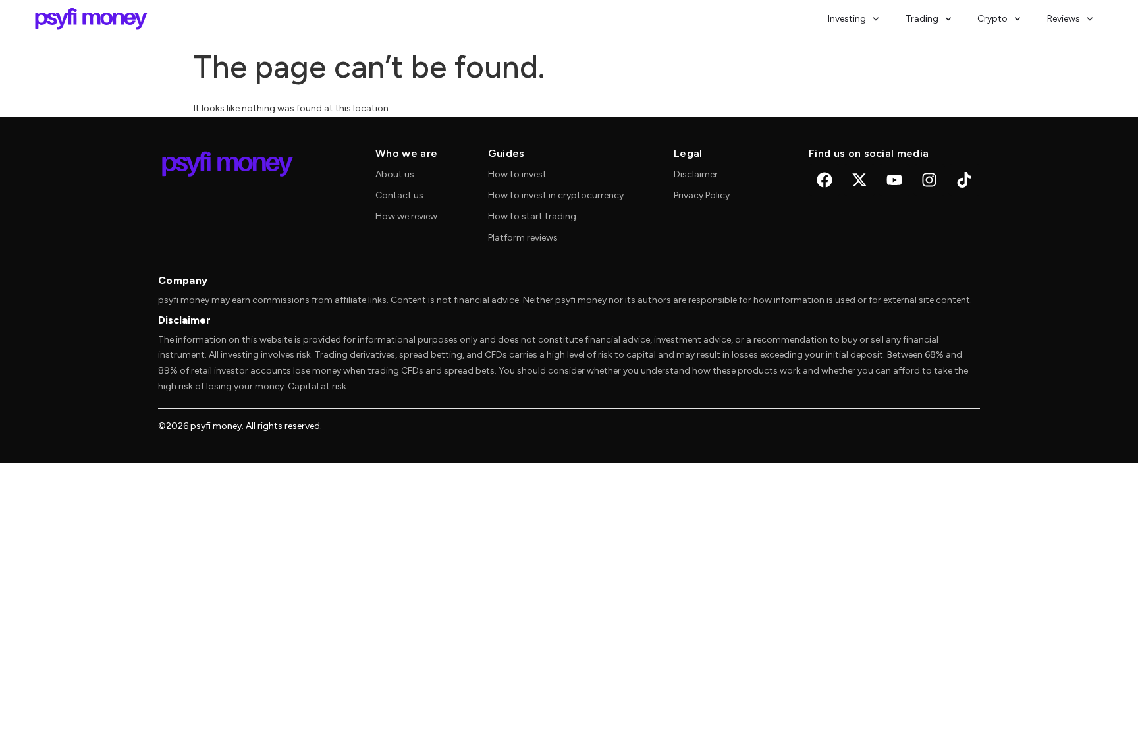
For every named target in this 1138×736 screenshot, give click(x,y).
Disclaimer (696, 174)
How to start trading (532, 216)
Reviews (1063, 18)
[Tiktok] (964, 180)
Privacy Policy (702, 195)
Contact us (399, 195)
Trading (922, 18)
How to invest (517, 174)
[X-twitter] (859, 180)
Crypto (992, 18)
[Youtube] (894, 180)
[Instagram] (929, 180)
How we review (406, 216)
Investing (847, 18)
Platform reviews (523, 237)
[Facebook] (824, 180)
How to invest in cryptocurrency (556, 195)
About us (394, 174)
